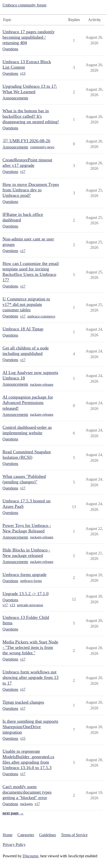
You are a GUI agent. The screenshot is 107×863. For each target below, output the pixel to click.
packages (26, 804)
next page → (13, 813)
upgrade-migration (30, 605)
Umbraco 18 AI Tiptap (22, 328)
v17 (22, 171)
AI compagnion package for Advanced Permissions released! (27, 402)
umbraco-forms (31, 581)
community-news (42, 147)
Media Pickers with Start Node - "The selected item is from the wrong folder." (30, 647)
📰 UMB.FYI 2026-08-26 (26, 140)
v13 (22, 73)
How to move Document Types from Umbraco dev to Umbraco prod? (30, 190)
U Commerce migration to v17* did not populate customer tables (26, 304)
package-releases (41, 384)
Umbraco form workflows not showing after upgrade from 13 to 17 (30, 677)
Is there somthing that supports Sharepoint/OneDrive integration (30, 727)
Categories (25, 835)
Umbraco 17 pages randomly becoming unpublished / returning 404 (28, 37)
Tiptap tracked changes (23, 702)
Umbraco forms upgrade (24, 574)
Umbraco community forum (24, 5)
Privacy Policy (14, 844)
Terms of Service (74, 835)
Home (7, 835)
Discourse (30, 856)
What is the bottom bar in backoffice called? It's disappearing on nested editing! (30, 116)
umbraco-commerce (41, 316)
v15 (22, 738)
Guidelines (47, 835)
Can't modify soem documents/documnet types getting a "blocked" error (27, 792)
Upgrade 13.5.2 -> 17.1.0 (25, 593)
